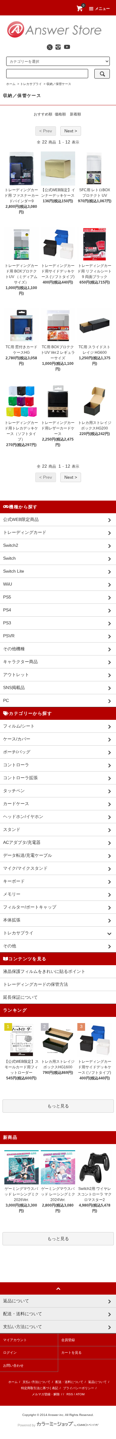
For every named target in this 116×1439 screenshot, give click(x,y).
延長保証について (20, 997)
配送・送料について (69, 1382)
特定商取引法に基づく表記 (39, 1388)
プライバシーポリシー (78, 1388)
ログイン (10, 1352)
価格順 (60, 114)
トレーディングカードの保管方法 (35, 984)
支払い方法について (36, 1382)
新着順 (75, 114)
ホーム (10, 84)
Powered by (27, 1425)
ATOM (80, 1394)
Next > (70, 130)
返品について (97, 1382)
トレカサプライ (31, 84)
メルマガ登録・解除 (46, 1394)
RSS (70, 1394)
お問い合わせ (13, 1365)
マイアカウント (15, 1340)
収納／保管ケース (58, 84)
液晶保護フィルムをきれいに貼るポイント (44, 971)
